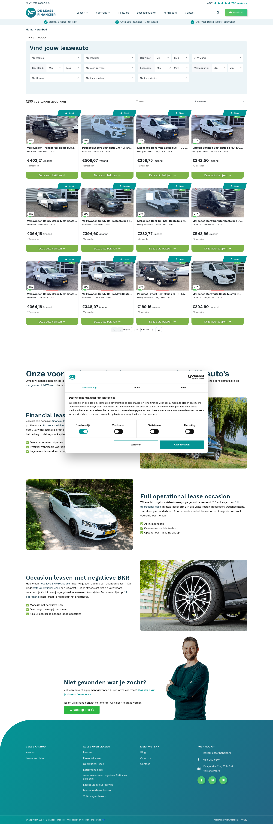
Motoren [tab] (42, 37)
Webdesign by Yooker (78, 819)
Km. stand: (38, 68)
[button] (87, 12)
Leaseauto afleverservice (98, 784)
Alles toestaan (182, 444)
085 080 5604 (212, 759)
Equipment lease (93, 769)
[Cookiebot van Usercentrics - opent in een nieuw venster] (190, 377)
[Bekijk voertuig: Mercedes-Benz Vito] (162, 146)
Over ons (145, 758)
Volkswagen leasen (94, 796)
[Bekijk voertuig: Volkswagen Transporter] (52, 146)
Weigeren (136, 444)
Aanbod (30, 752)
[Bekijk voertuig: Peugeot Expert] (107, 146)
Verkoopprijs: (201, 68)
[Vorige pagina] (120, 329)
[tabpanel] (136, 187)
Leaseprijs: (146, 68)
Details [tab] (136, 387)
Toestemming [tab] (89, 387)
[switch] (118, 431)
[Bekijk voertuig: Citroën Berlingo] (217, 146)
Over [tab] (184, 387)
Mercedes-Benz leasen (97, 790)
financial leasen (61, 421)
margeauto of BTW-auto (40, 385)
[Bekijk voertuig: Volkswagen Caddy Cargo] (107, 219)
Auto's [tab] (31, 37)
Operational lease (93, 763)
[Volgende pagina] (152, 329)
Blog (143, 752)
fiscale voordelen (53, 425)
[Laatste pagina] (159, 329)
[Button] (201, 780)
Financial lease (92, 758)
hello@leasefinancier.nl (217, 752)
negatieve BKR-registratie (55, 583)
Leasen (87, 752)
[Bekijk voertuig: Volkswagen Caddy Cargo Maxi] (52, 219)
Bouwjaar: (145, 57)
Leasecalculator (35, 758)
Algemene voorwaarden (226, 819)
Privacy (243, 819)
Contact (145, 763)
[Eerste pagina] (114, 329)
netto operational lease (46, 588)
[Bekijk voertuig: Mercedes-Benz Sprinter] (162, 219)
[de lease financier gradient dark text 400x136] (41, 13)
